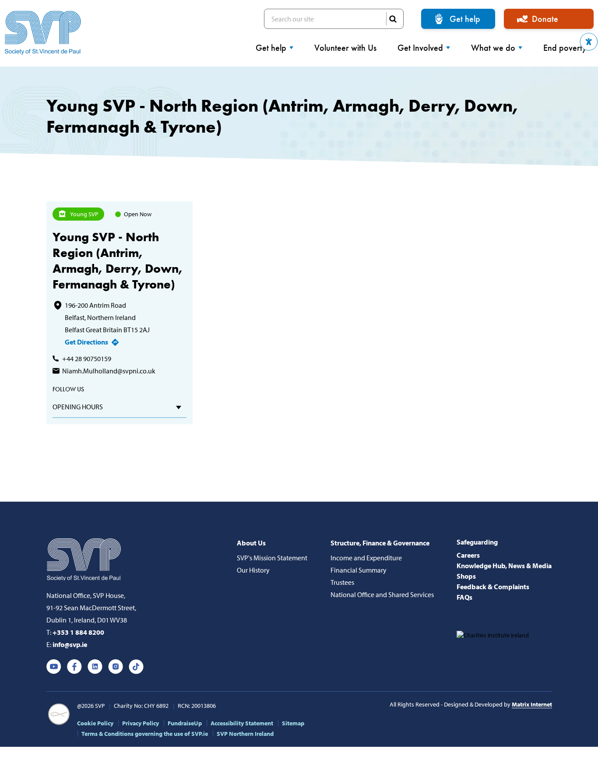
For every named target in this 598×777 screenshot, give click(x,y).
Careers (468, 555)
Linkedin (95, 666)
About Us (251, 542)
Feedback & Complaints (493, 586)
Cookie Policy (95, 723)
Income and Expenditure (366, 557)
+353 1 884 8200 (78, 632)
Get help (465, 19)
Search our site (334, 19)
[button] (589, 42)
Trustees (342, 582)
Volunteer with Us (345, 47)
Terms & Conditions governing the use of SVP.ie (144, 734)
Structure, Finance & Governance (380, 542)
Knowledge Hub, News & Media (504, 565)
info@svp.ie (70, 644)
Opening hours (78, 406)
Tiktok (136, 666)
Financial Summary (359, 570)
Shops (466, 576)
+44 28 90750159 (86, 358)
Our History (253, 570)
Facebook (74, 666)
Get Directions (86, 342)
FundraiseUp (185, 723)
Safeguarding (477, 542)
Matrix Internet (532, 704)
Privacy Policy (140, 723)
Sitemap (293, 723)
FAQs (464, 597)
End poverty (565, 47)
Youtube (53, 666)
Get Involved (420, 47)
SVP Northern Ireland (245, 734)
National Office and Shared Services (382, 594)
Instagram (115, 666)
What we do (493, 47)
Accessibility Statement (242, 723)
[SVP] (84, 558)
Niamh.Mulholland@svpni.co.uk (108, 370)
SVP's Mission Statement (272, 557)
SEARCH (392, 18)
